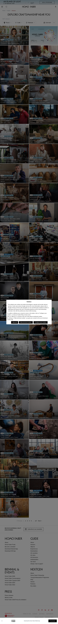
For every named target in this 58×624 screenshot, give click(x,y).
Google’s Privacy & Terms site (15, 307)
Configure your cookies (40, 322)
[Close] (2, 621)
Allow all (15, 322)
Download (52, 620)
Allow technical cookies (25, 322)
